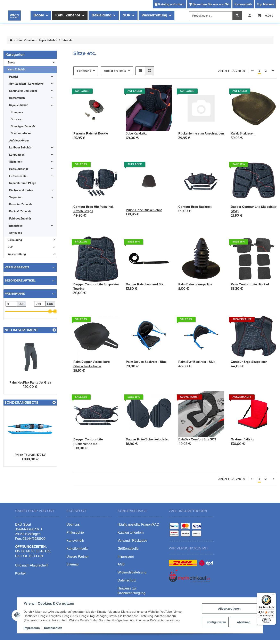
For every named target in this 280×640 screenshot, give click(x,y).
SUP (10, 246)
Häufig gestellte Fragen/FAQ (138, 524)
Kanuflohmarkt (77, 548)
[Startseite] (11, 40)
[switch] (266, 620)
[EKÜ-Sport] (14, 15)
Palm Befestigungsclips (195, 284)
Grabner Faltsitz (242, 439)
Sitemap (72, 564)
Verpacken (15, 197)
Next (46, 364)
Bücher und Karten (21, 190)
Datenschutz (53, 628)
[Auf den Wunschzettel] (112, 92)
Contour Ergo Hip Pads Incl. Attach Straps (93, 209)
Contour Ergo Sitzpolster (249, 361)
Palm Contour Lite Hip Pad (250, 284)
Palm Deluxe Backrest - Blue (146, 361)
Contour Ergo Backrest (195, 206)
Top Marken (265, 4)
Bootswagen (17, 97)
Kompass (17, 112)
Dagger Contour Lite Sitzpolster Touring (96, 286)
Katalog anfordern (171, 4)
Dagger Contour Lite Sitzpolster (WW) (254, 209)
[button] (249, 15)
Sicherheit (15, 161)
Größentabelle (128, 548)
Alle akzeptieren (229, 608)
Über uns (73, 524)
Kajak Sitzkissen (242, 133)
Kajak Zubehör (18, 105)
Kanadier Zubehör (20, 204)
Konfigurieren (216, 622)
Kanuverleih (243, 4)
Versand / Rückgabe (132, 540)
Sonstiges (15, 232)
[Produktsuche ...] (237, 15)
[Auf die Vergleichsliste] (101, 92)
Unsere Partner (77, 556)
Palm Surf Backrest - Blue (196, 361)
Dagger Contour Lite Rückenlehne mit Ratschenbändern (88, 442)
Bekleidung (15, 239)
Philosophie (75, 532)
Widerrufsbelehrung (132, 572)
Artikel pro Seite (115, 70)
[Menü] (273, 595)
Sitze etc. (17, 119)
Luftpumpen (17, 154)
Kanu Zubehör (17, 69)
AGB (121, 564)
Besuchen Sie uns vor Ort (210, 4)
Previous (13, 364)
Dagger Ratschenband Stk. (145, 284)
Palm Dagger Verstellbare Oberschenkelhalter (91, 364)
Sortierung (84, 70)
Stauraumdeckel (21, 133)
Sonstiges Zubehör (23, 126)
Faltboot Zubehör (20, 218)
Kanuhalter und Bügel (23, 90)
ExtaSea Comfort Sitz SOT (197, 439)
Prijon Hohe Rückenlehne (144, 210)
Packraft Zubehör (20, 211)
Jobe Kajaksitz (136, 133)
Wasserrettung (17, 254)
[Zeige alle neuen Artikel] (54, 330)
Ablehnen (243, 622)
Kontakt (20, 573)
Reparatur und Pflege (22, 183)
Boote (11, 62)
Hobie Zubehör (18, 168)
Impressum (32, 628)
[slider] (50, 311)
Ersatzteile (16, 225)
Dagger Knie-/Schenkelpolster (147, 439)
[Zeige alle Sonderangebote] (54, 402)
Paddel (13, 76)
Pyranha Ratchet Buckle (90, 133)
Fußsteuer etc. (18, 176)
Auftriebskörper (19, 140)
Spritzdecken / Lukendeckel (26, 83)
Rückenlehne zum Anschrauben (201, 133)
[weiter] (273, 70)
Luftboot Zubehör (20, 147)
